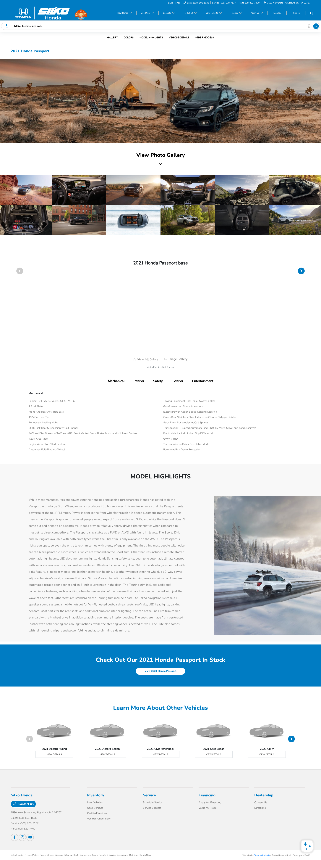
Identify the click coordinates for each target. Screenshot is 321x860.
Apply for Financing (210, 802)
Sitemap (59, 854)
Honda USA (145, 854)
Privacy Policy (32, 854)
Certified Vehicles (97, 813)
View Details (54, 754)
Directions (260, 808)
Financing (207, 795)
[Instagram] (22, 837)
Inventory (95, 795)
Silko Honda (17, 854)
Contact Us (26, 804)
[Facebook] (14, 837)
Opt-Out (133, 854)
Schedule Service (152, 802)
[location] (265, 2)
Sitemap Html (71, 854)
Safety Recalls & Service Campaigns (110, 854)
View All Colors (147, 359)
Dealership (263, 795)
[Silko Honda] (43, 13)
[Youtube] (30, 837)
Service (149, 795)
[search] (311, 13)
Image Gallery (177, 359)
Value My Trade (207, 808)
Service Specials (152, 808)
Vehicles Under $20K (99, 818)
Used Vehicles (95, 808)
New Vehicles (95, 802)
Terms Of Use (47, 854)
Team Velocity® (262, 855)
